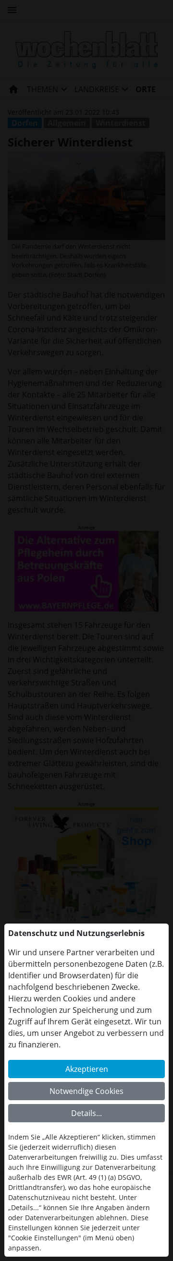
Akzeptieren (86, 1069)
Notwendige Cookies (86, 1091)
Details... (86, 1113)
